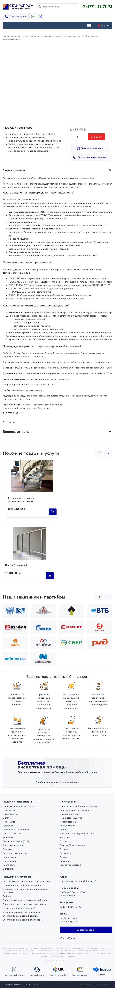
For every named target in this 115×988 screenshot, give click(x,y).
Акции (63, 857)
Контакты (8, 837)
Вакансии (65, 861)
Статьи (63, 841)
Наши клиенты (11, 861)
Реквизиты (65, 853)
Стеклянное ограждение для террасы (23, 919)
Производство (10, 814)
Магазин (64, 837)
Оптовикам (9, 868)
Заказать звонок (86, 929)
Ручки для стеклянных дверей (19, 908)
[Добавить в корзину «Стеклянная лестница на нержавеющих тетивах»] (53, 511)
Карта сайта (9, 864)
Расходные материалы (15, 853)
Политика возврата (13, 845)
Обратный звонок (18, 16)
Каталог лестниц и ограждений (36, 36)
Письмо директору (70, 814)
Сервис (64, 829)
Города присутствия (70, 864)
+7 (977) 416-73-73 (96, 6)
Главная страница (11, 36)
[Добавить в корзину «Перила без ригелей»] (50, 575)
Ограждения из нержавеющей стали (22, 885)
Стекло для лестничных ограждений (22, 912)
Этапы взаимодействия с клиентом (78, 806)
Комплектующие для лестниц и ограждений (26, 881)
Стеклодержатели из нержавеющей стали (25, 900)
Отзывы (64, 849)
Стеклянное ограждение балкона (21, 915)
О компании (9, 810)
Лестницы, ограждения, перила (68, 36)
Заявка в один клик (92, 148)
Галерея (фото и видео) (72, 845)
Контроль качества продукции (76, 810)
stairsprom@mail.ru (70, 921)
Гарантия (7, 849)
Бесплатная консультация (92, 157)
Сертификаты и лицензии (16, 829)
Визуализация (67, 825)
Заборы (7, 896)
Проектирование (69, 821)
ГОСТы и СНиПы (12, 833)
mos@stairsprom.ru (70, 918)
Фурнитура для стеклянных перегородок (24, 904)
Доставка (8, 825)
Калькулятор (10, 857)
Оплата (7, 817)
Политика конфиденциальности (20, 806)
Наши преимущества (71, 817)
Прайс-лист (9, 821)
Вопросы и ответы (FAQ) (16, 841)
